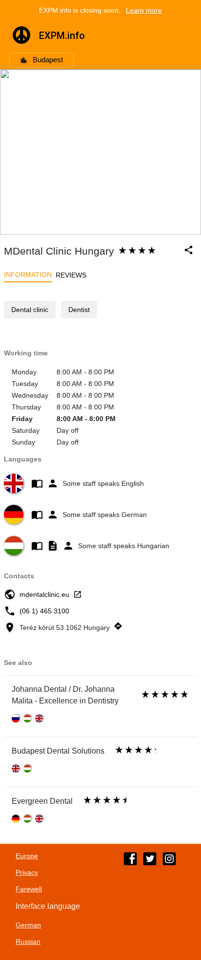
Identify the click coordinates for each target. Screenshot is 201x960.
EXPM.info (62, 35)
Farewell (29, 889)
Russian (28, 941)
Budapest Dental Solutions (58, 751)
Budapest (48, 59)
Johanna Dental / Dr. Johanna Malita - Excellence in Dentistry (65, 695)
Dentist (79, 310)
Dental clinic (29, 310)
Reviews (71, 275)
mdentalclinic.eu (44, 594)
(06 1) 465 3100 (44, 611)
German (28, 925)
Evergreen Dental (42, 801)
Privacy (27, 872)
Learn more (144, 10)
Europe (27, 856)
